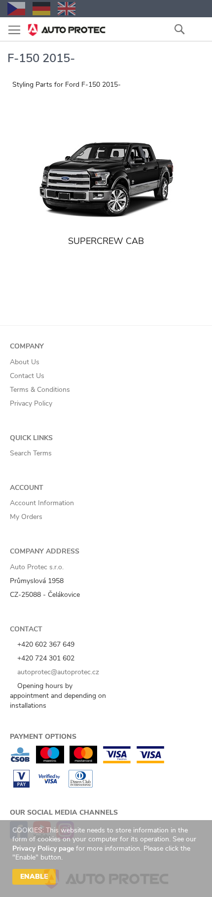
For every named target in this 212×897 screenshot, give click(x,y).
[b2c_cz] (16, 8)
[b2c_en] (66, 8)
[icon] (197, 28)
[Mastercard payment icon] (83, 761)
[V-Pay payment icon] (21, 785)
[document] (107, 858)
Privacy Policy (31, 403)
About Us (24, 362)
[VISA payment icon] (150, 761)
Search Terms (31, 453)
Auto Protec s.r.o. (37, 567)
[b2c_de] (41, 8)
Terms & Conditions (40, 389)
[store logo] (66, 26)
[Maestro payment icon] (50, 761)
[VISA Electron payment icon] (117, 761)
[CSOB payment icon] (20, 761)
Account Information (42, 503)
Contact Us (27, 375)
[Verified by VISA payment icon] (49, 785)
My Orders (26, 516)
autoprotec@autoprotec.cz (57, 672)
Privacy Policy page (43, 848)
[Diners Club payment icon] (81, 785)
